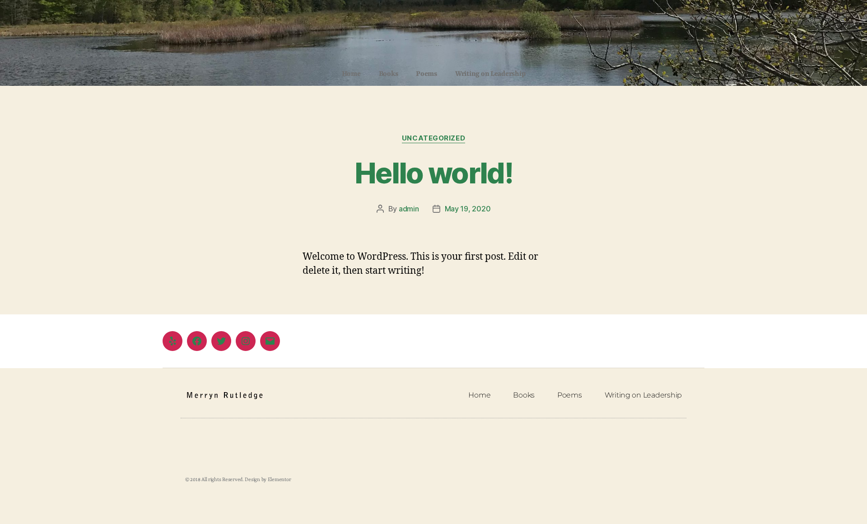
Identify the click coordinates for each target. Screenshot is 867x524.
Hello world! (433, 172)
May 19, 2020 (468, 208)
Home (351, 74)
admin (409, 208)
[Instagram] (246, 341)
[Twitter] (221, 341)
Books (388, 74)
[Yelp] (172, 341)
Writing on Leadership (490, 74)
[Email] (270, 341)
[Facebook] (197, 341)
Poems (426, 74)
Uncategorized (433, 138)
